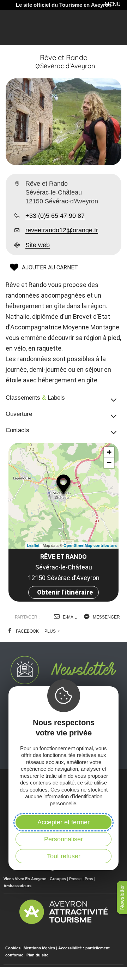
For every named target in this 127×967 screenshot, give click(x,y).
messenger (106, 617)
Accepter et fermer (63, 822)
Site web (37, 245)
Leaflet (33, 545)
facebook (27, 631)
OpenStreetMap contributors (90, 545)
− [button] (109, 462)
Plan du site (37, 955)
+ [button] (109, 452)
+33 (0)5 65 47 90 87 (55, 215)
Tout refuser (63, 856)
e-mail (69, 617)
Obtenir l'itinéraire (65, 592)
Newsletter (122, 897)
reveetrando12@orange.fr (61, 230)
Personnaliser (63, 839)
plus (50, 631)
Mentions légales (39, 948)
